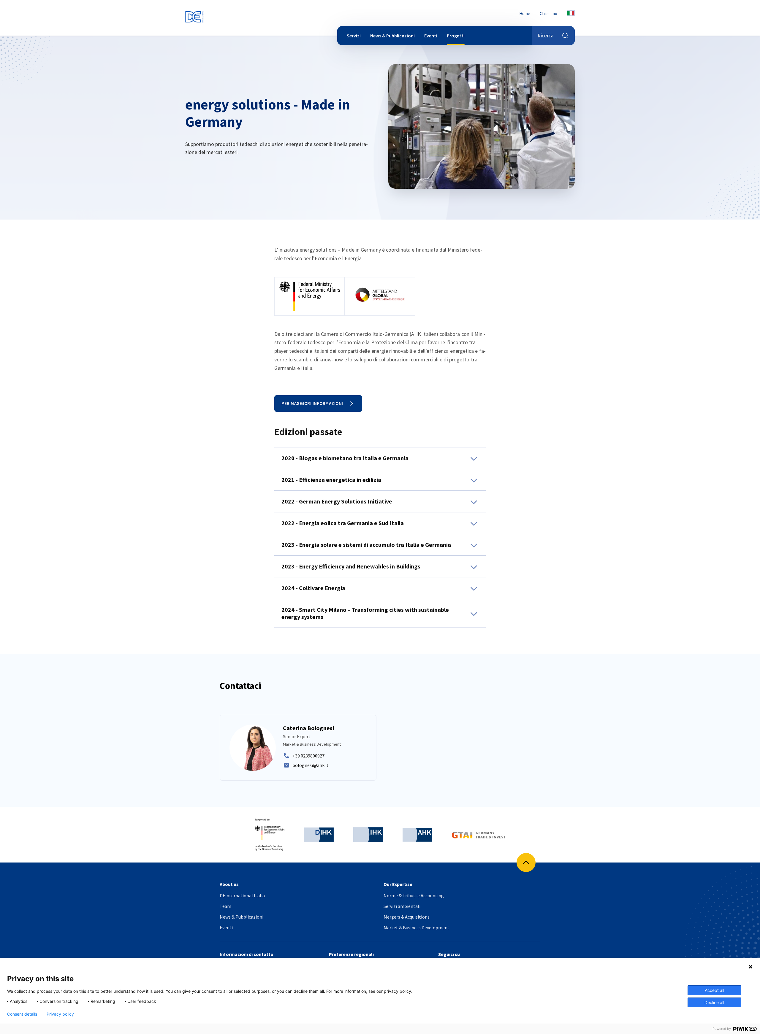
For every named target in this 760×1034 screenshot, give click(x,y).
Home (524, 13)
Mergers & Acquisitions (407, 917)
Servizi (354, 36)
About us (229, 884)
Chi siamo (548, 13)
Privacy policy (60, 1014)
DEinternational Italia (242, 895)
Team (225, 906)
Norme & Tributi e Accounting (414, 895)
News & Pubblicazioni (392, 36)
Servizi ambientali (402, 906)
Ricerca (545, 35)
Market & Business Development (416, 927)
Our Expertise (398, 884)
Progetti (456, 36)
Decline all (714, 1002)
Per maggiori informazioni (312, 403)
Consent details (22, 1014)
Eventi (430, 36)
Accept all (714, 990)
